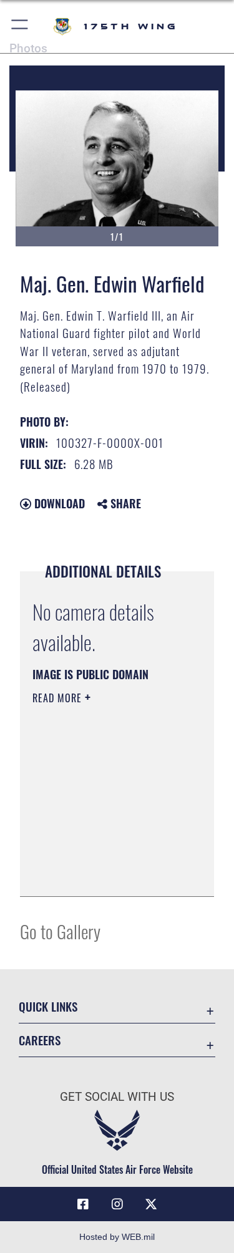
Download (58, 503)
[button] (20, 26)
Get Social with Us (117, 1097)
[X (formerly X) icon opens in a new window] (151, 1204)
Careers (40, 1040)
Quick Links (48, 1006)
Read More (58, 697)
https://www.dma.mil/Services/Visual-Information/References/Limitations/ (108, 873)
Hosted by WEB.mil (117, 1237)
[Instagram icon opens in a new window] (117, 1204)
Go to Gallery (60, 930)
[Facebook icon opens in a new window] (83, 1204)
